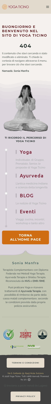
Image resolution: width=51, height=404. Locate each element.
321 (25, 379)
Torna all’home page (25, 237)
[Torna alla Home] (15, 7)
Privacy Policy (25, 396)
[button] (47, 7)
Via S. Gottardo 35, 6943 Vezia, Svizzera (25, 373)
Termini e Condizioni (25, 363)
